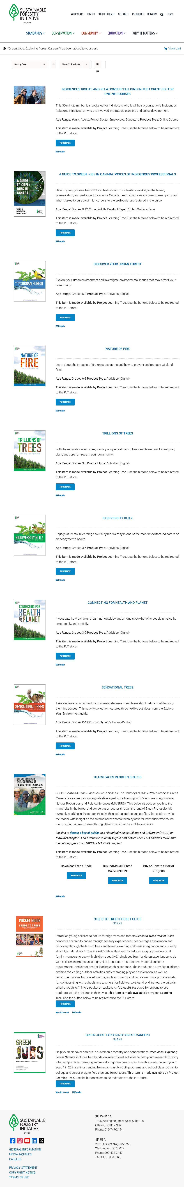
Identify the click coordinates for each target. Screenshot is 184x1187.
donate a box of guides (85, 833)
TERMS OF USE (19, 1177)
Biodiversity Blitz (117, 518)
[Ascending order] (54, 64)
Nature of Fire (117, 349)
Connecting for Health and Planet (118, 602)
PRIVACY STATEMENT (23, 1167)
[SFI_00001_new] (27, 5)
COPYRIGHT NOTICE (22, 1172)
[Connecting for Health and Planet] (29, 620)
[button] (162, 14)
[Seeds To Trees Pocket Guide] (29, 936)
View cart (174, 48)
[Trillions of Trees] (29, 450)
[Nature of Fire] (29, 366)
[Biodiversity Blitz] (29, 535)
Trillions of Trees (117, 433)
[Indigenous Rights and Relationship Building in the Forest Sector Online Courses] (29, 95)
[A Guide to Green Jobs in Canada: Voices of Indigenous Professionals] (29, 194)
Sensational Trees (117, 687)
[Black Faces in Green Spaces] (29, 794)
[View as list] (97, 71)
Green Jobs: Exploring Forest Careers (118, 1035)
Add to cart (63, 1012)
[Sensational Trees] (29, 704)
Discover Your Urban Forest (118, 264)
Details (61, 151)
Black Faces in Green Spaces (117, 777)
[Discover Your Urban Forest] (29, 281)
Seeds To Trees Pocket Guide (117, 919)
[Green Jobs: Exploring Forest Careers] (29, 1052)
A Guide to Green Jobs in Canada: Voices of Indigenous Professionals (117, 174)
